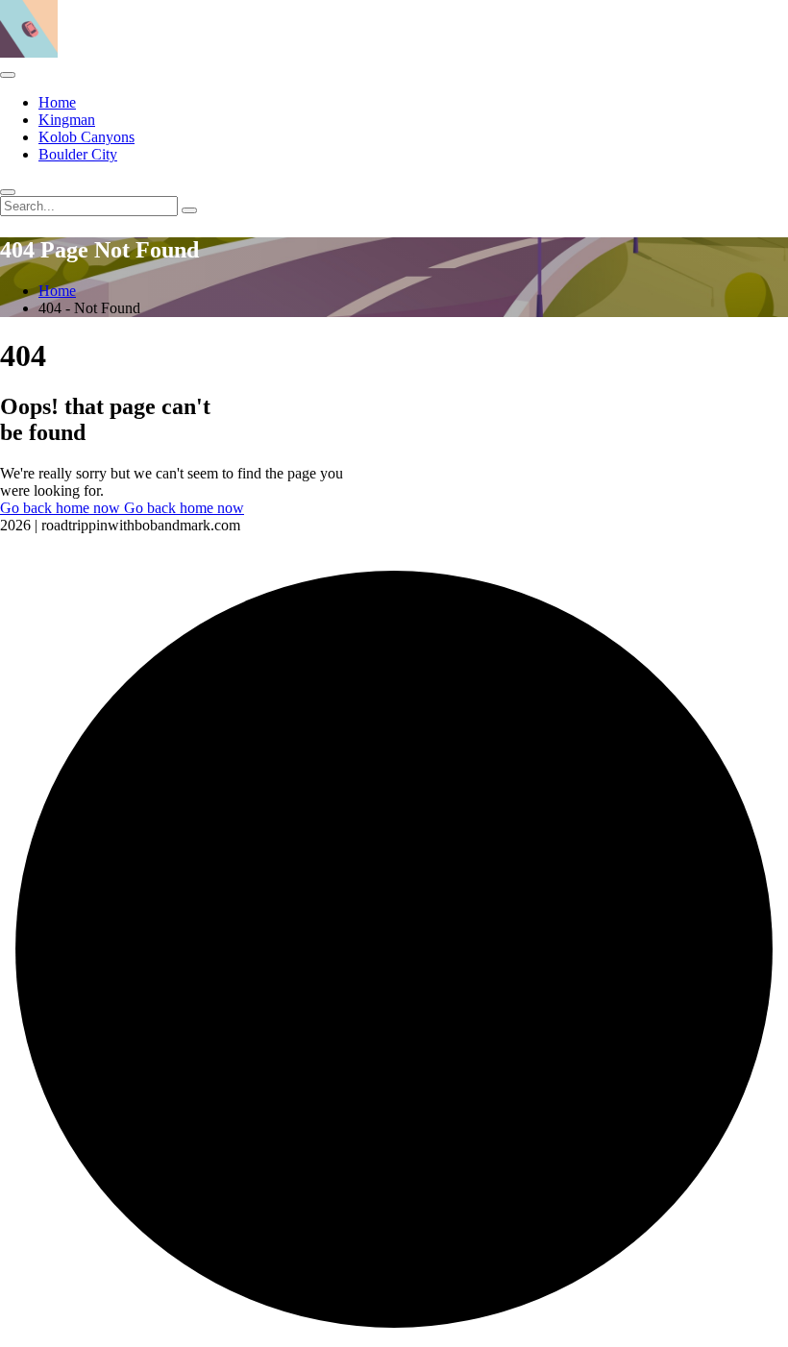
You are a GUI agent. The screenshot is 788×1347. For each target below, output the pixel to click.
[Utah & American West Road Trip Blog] (29, 52)
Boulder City (77, 154)
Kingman (66, 119)
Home (57, 102)
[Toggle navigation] (7, 75)
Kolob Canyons (86, 137)
